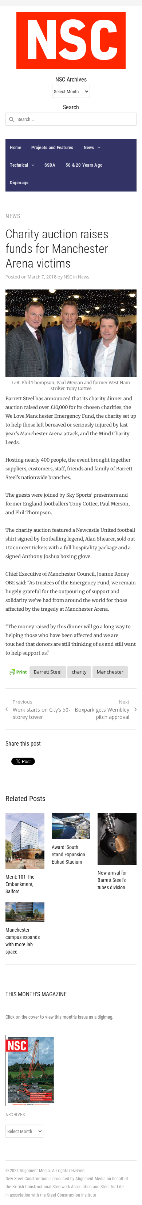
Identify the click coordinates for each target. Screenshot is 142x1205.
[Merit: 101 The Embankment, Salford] (24, 841)
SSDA (49, 165)
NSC (68, 277)
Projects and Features (52, 147)
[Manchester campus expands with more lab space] (24, 912)
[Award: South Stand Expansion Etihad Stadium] (71, 826)
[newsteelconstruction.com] (70, 40)
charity (79, 671)
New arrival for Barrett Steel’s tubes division (112, 880)
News (89, 147)
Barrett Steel (48, 671)
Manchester (110, 671)
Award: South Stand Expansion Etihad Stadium (68, 854)
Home (15, 147)
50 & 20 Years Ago (84, 165)
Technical (19, 165)
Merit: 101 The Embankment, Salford (20, 884)
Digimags (19, 182)
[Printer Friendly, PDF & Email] (17, 670)
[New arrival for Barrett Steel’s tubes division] (117, 839)
